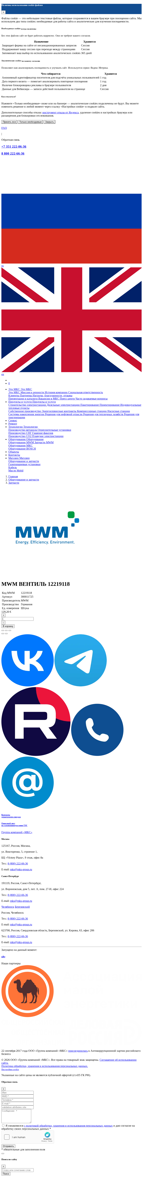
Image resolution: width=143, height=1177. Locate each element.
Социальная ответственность (85, 392)
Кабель (12, 467)
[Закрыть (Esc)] (2, 630)
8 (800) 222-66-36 (18, 863)
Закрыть (49, 122)
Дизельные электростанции (63, 404)
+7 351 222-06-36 (13, 146)
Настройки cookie (10, 1069)
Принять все (9, 122)
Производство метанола (23, 429)
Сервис (12, 420)
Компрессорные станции (92, 411)
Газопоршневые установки (24, 464)
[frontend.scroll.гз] (2, 1153)
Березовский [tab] (22, 906)
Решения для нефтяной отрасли (64, 414)
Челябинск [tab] (7, 906)
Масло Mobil (15, 470)
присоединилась (78, 1050)
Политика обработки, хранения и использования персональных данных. (44, 1066)
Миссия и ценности (33, 392)
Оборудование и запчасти (23, 461)
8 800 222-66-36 (12, 153)
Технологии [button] (15, 426)
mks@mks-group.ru (21, 869)
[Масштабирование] (9, 630)
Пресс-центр (68, 398)
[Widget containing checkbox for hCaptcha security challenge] (27, 1137)
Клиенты (14, 395)
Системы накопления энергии (26, 414)
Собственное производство (25, 411)
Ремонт (12, 423)
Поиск (6, 1173)
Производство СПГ (20, 433)
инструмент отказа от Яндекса (60, 112)
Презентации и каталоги (23, 398)
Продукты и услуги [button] (20, 401)
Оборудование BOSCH (22, 448)
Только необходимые (30, 122)
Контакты (14, 454)
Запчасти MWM (44, 442)
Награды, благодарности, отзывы (52, 395)
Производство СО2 (20, 436)
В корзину (8, 626)
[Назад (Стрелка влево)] (2, 633)
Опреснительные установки (54, 429)
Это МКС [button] (14, 389)
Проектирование (110, 404)
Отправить (8, 1146)
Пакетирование (90, 404)
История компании (56, 392)
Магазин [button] (13, 458)
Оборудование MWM (21, 442)
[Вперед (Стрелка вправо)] (6, 633)
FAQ (4, 127)
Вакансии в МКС (49, 398)
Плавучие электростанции (47, 436)
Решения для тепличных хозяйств (103, 414)
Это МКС (14, 392)
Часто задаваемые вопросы (92, 398)
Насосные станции (118, 411)
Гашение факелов (42, 433)
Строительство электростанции (27, 404)
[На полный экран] (6, 630)
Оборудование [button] (17, 439)
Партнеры (26, 395)
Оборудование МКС (20, 445)
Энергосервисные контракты (59, 411)
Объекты (13, 451)
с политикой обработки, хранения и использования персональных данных (68, 1125)
